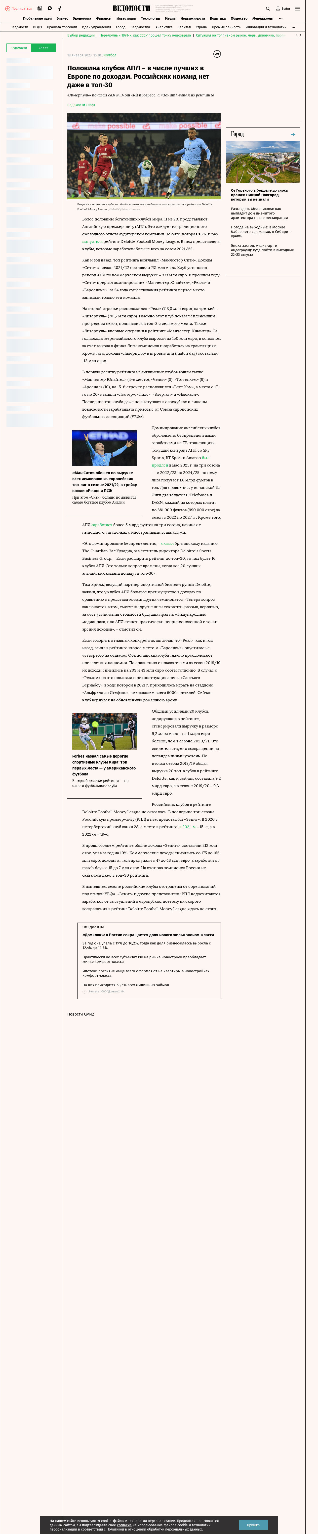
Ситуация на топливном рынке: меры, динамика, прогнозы (243, 35)
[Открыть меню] (297, 8)
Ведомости (19, 27)
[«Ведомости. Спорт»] (133, 8)
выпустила (92, 241)
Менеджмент (263, 18)
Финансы (104, 18)
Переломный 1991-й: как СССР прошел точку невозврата (145, 35)
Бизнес (62, 18)
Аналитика (164, 27)
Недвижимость (193, 18)
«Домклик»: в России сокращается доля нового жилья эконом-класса (148, 935)
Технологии (150, 18)
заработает (101, 524)
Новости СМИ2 (80, 1014)
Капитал (184, 27)
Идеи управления (96, 27)
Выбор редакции (81, 35)
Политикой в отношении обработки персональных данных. (155, 1529)
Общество (239, 18)
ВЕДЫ (37, 27)
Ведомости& (140, 27)
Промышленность (226, 27)
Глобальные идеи (37, 18)
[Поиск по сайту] (268, 8)
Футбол (110, 55)
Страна (201, 27)
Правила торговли (62, 27)
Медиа (170, 18)
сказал (167, 543)
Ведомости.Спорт (81, 105)
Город (120, 27)
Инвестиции (126, 18)
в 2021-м (187, 826)
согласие (124, 1525)
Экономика (82, 18)
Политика (218, 18)
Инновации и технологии (265, 27)
